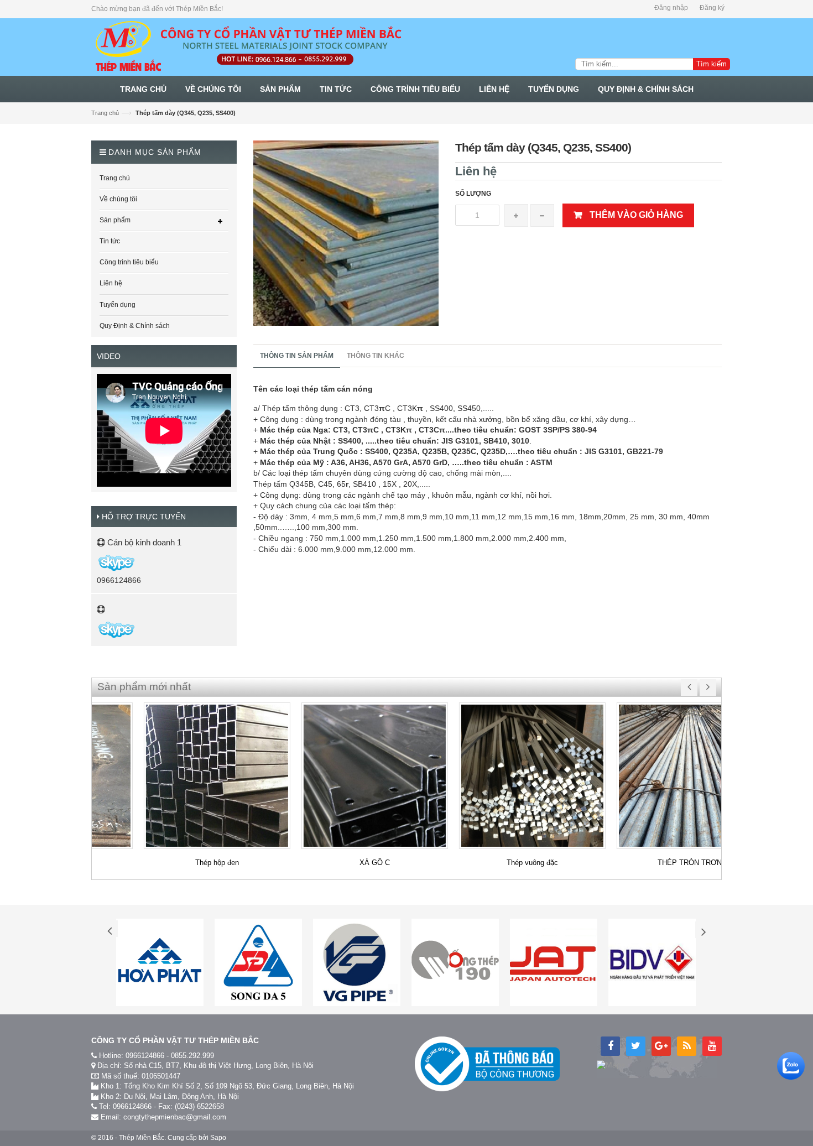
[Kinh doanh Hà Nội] (97, 562)
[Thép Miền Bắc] (247, 47)
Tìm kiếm (711, 64)
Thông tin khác (375, 356)
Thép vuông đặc (486, 862)
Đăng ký (712, 8)
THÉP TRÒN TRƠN (644, 862)
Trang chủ (105, 113)
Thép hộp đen (170, 862)
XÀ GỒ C (328, 862)
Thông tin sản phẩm (296, 356)
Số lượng (473, 193)
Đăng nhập (671, 8)
